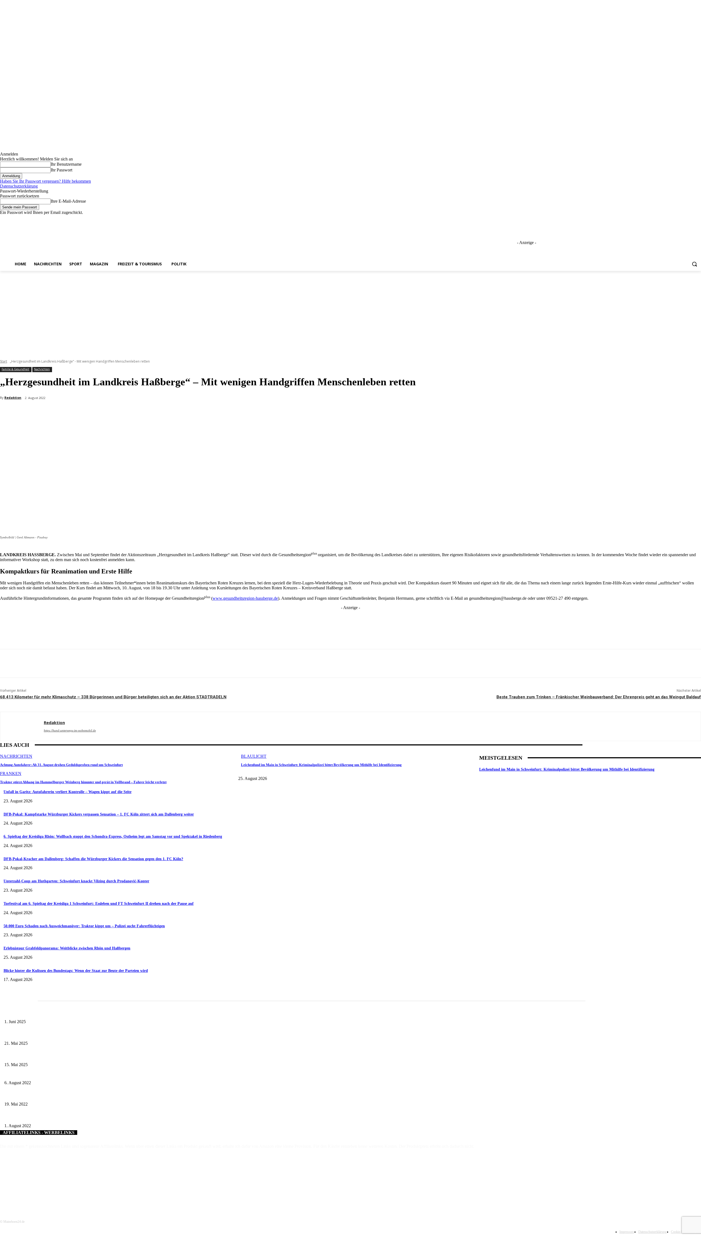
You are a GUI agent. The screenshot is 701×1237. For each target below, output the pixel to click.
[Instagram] (675, 219)
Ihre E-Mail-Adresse (68, 201)
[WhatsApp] (110, 412)
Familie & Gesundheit (15, 369)
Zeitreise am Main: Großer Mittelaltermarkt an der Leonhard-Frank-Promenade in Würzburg (76, 1034)
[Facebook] (667, 219)
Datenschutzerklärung (19, 186)
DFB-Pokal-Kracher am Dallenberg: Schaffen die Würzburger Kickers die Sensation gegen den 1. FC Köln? (93, 859)
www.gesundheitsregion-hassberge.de (245, 598)
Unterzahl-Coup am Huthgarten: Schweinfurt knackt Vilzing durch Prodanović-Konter (76, 881)
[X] (683, 219)
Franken (10, 773)
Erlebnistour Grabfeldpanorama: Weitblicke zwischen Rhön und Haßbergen (67, 948)
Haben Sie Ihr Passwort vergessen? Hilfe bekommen (45, 181)
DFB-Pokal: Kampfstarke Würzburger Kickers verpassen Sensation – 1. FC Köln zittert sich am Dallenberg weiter (99, 814)
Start (3, 361)
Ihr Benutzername (66, 164)
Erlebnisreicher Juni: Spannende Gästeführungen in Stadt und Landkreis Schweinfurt (70, 1013)
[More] (130, 412)
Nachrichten (42, 369)
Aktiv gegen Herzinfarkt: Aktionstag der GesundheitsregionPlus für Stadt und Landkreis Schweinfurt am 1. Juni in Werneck (100, 1095)
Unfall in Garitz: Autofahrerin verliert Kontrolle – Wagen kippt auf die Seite (67, 792)
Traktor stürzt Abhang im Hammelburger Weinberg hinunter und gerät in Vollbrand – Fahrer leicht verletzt (83, 782)
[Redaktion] (22, 726)
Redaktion (12, 397)
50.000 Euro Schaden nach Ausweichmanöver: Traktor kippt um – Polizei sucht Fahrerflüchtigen (84, 926)
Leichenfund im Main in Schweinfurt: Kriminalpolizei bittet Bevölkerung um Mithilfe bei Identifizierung (321, 765)
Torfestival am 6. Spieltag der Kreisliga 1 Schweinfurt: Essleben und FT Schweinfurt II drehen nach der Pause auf (99, 904)
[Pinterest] (90, 412)
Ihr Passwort (61, 170)
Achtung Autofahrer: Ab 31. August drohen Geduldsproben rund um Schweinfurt (61, 765)
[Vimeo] (690, 219)
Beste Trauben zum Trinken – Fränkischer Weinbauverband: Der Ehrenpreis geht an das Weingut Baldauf (598, 696)
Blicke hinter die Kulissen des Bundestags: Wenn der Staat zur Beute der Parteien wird (76, 971)
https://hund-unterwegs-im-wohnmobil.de (70, 730)
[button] (694, 264)
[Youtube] (698, 219)
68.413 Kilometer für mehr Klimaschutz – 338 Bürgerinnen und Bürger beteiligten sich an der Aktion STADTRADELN (113, 696)
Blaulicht (253, 756)
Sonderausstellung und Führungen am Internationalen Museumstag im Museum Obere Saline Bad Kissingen (87, 1056)
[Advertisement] (350, 312)
